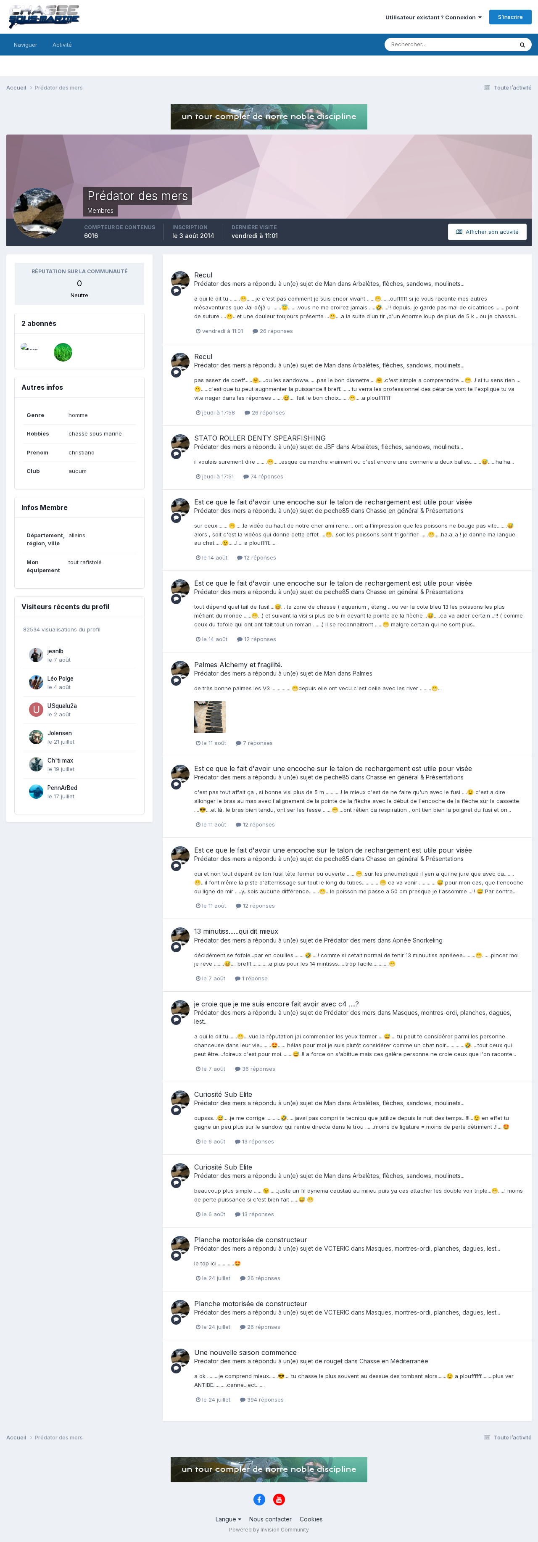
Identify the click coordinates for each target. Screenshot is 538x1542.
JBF (329, 446)
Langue (227, 1519)
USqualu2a (62, 705)
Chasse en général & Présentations (415, 510)
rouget (333, 1361)
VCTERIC (336, 1248)
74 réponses (266, 476)
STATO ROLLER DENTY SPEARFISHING (260, 438)
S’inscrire (510, 16)
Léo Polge (60, 678)
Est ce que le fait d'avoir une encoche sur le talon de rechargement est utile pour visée (333, 502)
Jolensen (59, 733)
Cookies (311, 1519)
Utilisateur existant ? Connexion (431, 17)
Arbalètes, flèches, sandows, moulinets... (408, 283)
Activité (62, 44)
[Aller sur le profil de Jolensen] (36, 737)
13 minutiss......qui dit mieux (236, 931)
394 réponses (264, 1399)
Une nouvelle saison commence (245, 1352)
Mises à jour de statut (475, 44)
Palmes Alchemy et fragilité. (238, 664)
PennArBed (62, 787)
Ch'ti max (60, 760)
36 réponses (257, 1068)
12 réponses (259, 557)
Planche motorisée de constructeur (250, 1240)
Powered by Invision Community (269, 1529)
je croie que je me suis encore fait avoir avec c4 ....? (276, 1004)
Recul (203, 275)
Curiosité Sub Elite (223, 1094)
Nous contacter (270, 1519)
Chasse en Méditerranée (393, 1361)
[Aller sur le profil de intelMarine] (63, 352)
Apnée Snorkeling (418, 940)
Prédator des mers (220, 283)
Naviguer (25, 44)
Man (330, 283)
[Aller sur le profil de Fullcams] (30, 352)
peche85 (336, 510)
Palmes (362, 673)
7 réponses (257, 742)
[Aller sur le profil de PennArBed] (36, 791)
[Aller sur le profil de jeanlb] (36, 655)
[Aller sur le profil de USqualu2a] (36, 709)
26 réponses (275, 330)
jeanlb (55, 651)
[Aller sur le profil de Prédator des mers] (180, 280)
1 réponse (254, 978)
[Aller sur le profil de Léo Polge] (36, 682)
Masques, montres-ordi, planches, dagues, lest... (433, 1248)
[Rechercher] (522, 44)
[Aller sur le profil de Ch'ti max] (36, 764)
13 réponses (257, 1141)
